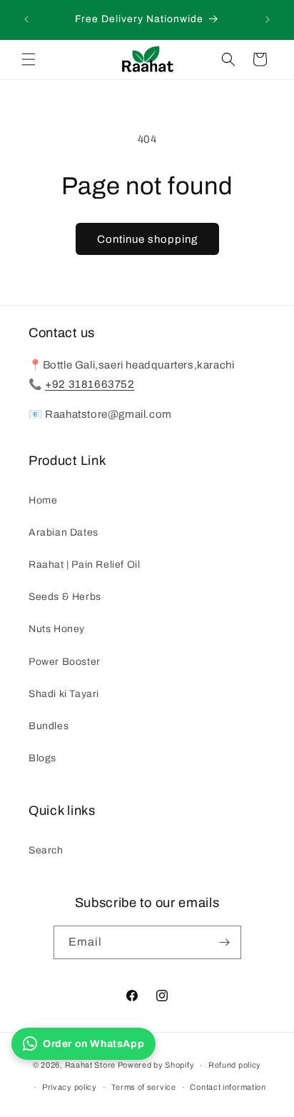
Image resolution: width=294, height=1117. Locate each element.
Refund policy (234, 1065)
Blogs (42, 758)
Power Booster (65, 661)
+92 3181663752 (89, 384)
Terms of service (143, 1087)
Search (46, 850)
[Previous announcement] (26, 19)
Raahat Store (90, 1065)
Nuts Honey (57, 628)
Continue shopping (147, 239)
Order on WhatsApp (93, 1043)
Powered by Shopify (156, 1065)
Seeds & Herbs (65, 596)
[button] (28, 59)
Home (43, 500)
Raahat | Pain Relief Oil (84, 564)
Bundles (49, 726)
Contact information (227, 1087)
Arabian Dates (63, 532)
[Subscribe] (224, 942)
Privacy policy (69, 1087)
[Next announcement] (267, 19)
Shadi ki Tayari (64, 693)
